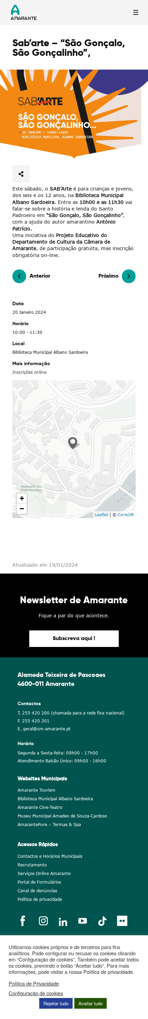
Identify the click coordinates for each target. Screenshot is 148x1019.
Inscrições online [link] (29, 372)
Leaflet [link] (101, 514)
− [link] (22, 508)
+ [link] (22, 498)
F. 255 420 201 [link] (34, 720)
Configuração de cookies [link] (36, 993)
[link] (74, 114)
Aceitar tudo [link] (90, 1003)
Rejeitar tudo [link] (55, 1003)
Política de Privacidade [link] (34, 983)
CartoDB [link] (126, 514)
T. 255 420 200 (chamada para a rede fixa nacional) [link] (71, 713)
